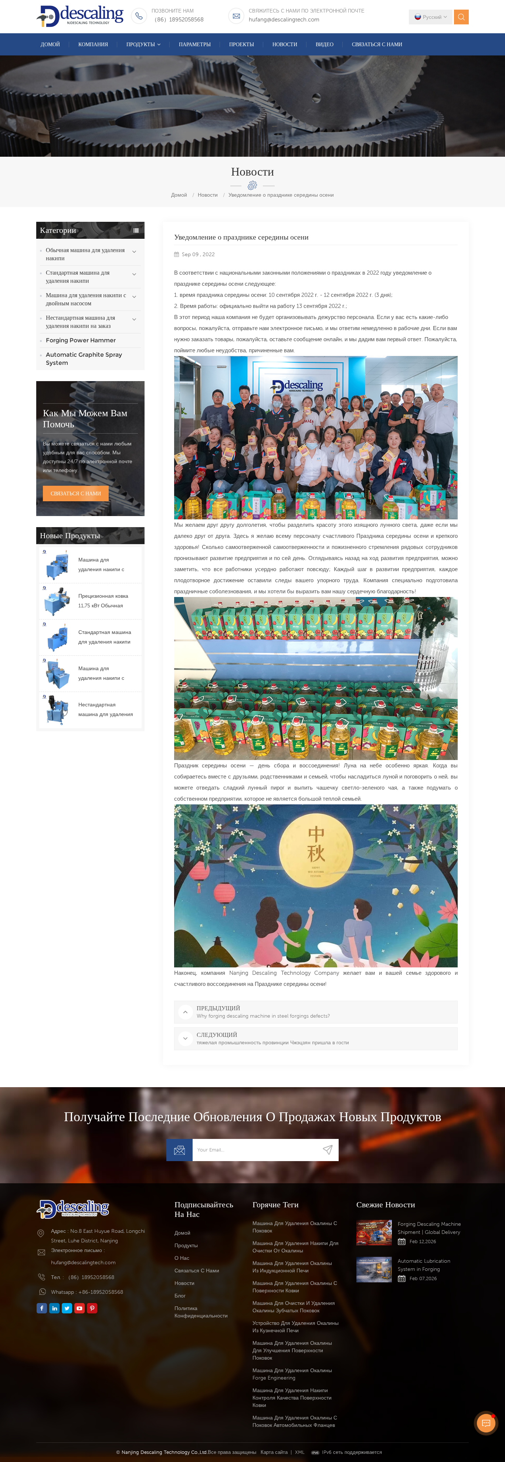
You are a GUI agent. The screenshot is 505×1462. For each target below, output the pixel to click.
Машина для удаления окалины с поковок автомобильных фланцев (295, 1421)
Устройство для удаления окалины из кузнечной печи (296, 1326)
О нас (181, 1258)
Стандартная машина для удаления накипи (77, 276)
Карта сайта (274, 1452)
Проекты (241, 44)
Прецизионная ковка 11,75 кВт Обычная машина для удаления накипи (105, 601)
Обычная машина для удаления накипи (85, 254)
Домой (50, 44)
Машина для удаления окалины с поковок (295, 1227)
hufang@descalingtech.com (284, 19)
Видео (324, 44)
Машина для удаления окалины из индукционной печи (292, 1266)
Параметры (195, 44)
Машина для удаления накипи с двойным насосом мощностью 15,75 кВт (104, 565)
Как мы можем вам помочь (85, 418)
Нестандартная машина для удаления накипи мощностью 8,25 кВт (105, 710)
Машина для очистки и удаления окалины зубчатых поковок (294, 1306)
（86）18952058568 (178, 19)
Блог (180, 1296)
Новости (284, 44)
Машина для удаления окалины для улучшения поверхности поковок (292, 1350)
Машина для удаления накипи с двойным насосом (86, 299)
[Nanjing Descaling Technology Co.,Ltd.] (80, 16)
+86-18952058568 (100, 1292)
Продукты (140, 44)
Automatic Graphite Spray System (84, 358)
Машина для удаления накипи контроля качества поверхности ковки (292, 1397)
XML (300, 1452)
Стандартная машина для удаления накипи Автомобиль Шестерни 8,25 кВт (104, 638)
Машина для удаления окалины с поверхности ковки (295, 1286)
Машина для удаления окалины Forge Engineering (292, 1374)
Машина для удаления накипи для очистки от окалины (296, 1247)
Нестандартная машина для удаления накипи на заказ (80, 321)
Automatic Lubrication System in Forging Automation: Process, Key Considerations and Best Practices (428, 1265)
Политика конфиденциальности (201, 1312)
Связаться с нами (377, 44)
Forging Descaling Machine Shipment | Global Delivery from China (429, 1228)
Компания (93, 44)
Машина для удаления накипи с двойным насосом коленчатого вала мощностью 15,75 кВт (104, 674)
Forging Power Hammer (81, 340)
